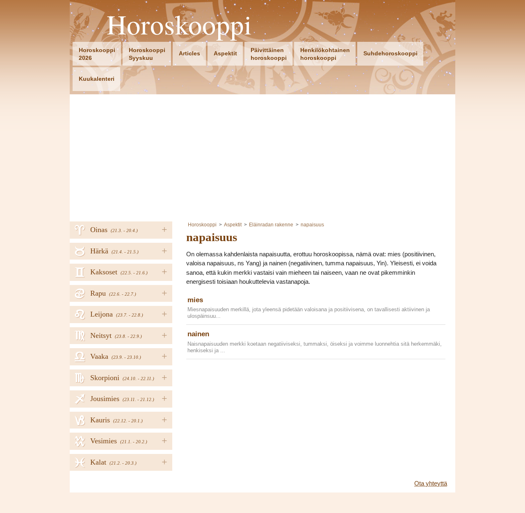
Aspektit (225, 53)
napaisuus (312, 225)
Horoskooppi (179, 24)
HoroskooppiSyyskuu (147, 54)
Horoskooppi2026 (97, 54)
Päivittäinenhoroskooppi (269, 54)
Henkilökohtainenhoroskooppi (325, 54)
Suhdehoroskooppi (390, 53)
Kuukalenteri (96, 78)
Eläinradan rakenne (271, 225)
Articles (189, 53)
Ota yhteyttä (430, 483)
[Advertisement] (262, 155)
